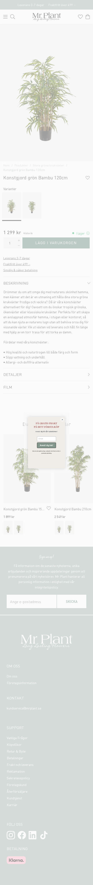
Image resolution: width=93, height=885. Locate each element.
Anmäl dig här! (46, 445)
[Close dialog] (62, 419)
